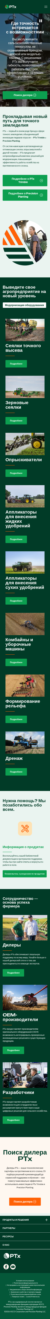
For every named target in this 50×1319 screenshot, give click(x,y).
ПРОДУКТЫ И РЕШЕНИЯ (16, 1220)
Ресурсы (8, 1236)
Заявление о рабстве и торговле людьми (26, 1292)
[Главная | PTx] (11, 6)
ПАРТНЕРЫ (9, 1228)
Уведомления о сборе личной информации (26, 1289)
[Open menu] (45, 6)
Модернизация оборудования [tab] (24, 305)
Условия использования (25, 1281)
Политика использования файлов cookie (26, 1294)
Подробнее (16, 363)
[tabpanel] (25, 547)
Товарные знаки (18, 1296)
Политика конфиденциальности (26, 1283)
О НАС (6, 1245)
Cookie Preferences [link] (33, 1296)
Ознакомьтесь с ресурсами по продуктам (25, 874)
